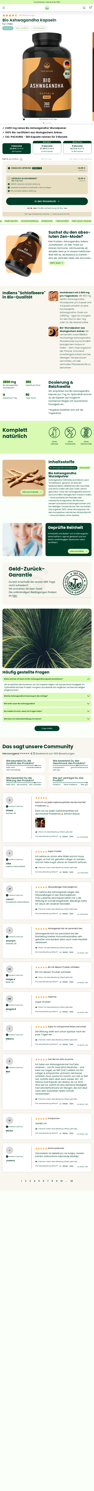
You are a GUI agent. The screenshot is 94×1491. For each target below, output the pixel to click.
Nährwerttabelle (30, 492)
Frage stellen (47, 728)
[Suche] (84, 7)
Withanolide (84, 468)
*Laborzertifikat (62, 221)
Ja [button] (60, 836)
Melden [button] (65, 836)
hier (14, 595)
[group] (18, 753)
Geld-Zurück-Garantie (81, 221)
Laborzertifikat (77, 551)
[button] (40, 823)
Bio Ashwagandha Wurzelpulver (63, 468)
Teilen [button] (71, 836)
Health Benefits (11, 221)
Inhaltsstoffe (46, 221)
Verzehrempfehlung (29, 221)
